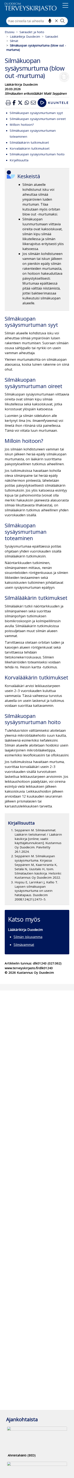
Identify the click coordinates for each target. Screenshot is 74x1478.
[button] (8, 102)
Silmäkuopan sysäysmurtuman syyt (36, 113)
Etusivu (9, 32)
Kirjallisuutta (19, 160)
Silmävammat (24, 944)
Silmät (14, 41)
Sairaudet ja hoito (32, 32)
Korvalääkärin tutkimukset (30, 148)
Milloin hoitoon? (22, 124)
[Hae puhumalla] (50, 20)
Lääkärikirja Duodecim (25, 36)
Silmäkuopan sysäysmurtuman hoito (37, 154)
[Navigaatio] (65, 6)
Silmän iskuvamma (28, 937)
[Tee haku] (62, 20)
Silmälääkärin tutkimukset (29, 142)
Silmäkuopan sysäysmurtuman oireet (38, 119)
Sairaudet (51, 36)
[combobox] (37, 21)
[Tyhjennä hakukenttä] (56, 20)
